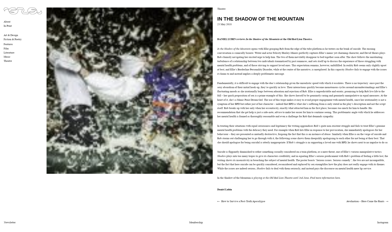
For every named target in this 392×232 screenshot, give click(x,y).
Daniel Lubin (224, 189)
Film (6, 48)
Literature (9, 52)
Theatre (8, 60)
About (7, 21)
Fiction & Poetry (13, 39)
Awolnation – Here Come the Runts (365, 201)
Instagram (382, 222)
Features (8, 44)
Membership (196, 222)
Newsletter (10, 222)
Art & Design (11, 35)
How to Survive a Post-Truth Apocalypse (243, 201)
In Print (8, 25)
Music (7, 56)
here (337, 177)
